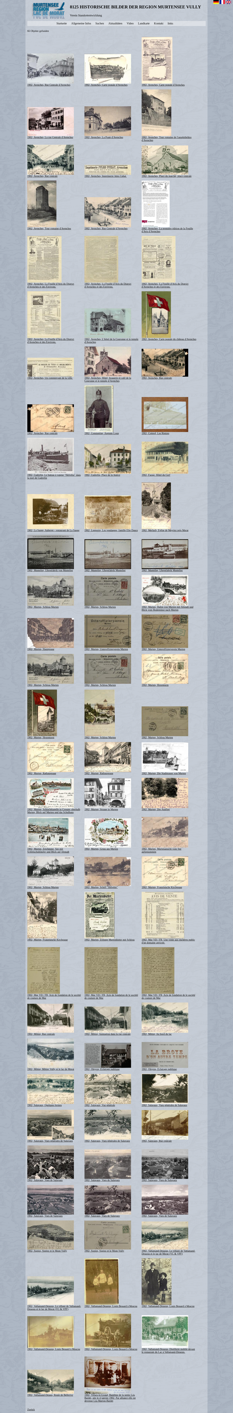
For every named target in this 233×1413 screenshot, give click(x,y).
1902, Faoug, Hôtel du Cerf (156, 475)
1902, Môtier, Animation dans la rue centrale (107, 1034)
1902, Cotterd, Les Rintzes (155, 433)
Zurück (31, 1409)
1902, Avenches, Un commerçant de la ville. (50, 378)
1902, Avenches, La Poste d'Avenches (103, 137)
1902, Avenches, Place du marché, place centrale (166, 176)
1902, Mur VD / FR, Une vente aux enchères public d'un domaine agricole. (168, 941)
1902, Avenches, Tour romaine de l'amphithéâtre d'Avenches (166, 139)
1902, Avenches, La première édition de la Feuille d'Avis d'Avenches (167, 230)
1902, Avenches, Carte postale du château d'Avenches (169, 339)
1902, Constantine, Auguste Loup (101, 433)
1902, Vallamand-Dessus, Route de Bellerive (50, 1395)
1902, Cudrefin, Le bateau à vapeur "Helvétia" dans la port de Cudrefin (54, 476)
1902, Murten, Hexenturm (155, 685)
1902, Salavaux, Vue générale (99, 1105)
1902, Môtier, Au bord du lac (157, 1034)
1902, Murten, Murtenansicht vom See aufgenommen (161, 850)
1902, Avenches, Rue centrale (42, 176)
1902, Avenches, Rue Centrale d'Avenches (48, 85)
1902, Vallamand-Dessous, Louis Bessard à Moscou (110, 1306)
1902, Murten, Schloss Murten (43, 607)
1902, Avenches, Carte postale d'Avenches (105, 85)
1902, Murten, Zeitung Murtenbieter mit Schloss (109, 939)
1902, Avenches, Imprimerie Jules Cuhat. (105, 176)
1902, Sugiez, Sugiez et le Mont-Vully (47, 1251)
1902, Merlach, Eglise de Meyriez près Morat (165, 530)
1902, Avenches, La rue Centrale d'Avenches (50, 137)
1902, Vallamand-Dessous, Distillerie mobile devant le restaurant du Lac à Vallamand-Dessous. (168, 1350)
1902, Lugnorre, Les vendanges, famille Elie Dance (111, 530)
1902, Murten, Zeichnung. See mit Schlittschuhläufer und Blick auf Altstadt (48, 850)
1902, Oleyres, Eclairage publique (102, 1069)
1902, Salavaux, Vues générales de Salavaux (164, 1105)
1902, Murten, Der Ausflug (156, 809)
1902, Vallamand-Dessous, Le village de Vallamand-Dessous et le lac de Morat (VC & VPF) (168, 1252)
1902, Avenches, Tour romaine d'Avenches (49, 228)
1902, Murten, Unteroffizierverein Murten (106, 649)
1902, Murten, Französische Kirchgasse (162, 887)
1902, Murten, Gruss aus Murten (101, 849)
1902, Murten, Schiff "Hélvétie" (101, 887)
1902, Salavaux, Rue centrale (157, 1141)
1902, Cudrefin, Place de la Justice (102, 475)
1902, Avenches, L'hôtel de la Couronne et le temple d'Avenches (111, 341)
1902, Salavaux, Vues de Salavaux (45, 1180)
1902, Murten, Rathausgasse (41, 773)
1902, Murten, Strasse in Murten (101, 809)
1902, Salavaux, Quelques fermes (44, 1105)
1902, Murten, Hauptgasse (40, 649)
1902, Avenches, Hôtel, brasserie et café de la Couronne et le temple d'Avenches (107, 379)
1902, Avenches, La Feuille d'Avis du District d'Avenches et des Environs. (50, 285)
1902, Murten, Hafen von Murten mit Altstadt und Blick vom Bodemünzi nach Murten (167, 608)
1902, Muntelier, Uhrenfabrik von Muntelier (50, 570)
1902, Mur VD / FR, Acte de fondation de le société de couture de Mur (54, 996)
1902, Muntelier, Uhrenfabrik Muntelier (105, 570)
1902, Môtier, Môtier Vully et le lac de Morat (50, 1069)
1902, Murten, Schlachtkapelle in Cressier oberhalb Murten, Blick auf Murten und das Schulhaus (53, 811)
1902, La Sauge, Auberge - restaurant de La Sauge (53, 530)
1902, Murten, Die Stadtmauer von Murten (164, 773)
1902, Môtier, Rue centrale (41, 1034)
